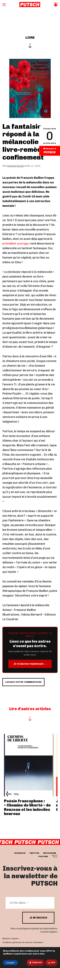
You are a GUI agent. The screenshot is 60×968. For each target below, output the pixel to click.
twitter (34, 853)
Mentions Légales (10, 938)
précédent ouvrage (15, 243)
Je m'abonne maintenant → (30, 663)
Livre (30, 37)
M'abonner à (49, 148)
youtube (43, 856)
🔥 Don (51, 962)
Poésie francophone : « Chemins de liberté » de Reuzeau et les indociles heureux (27, 807)
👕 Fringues (35, 962)
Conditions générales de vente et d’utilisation (22, 942)
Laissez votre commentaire (23, 682)
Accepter (10, 962)
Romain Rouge (15, 166)
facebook (19, 853)
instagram (49, 853)
